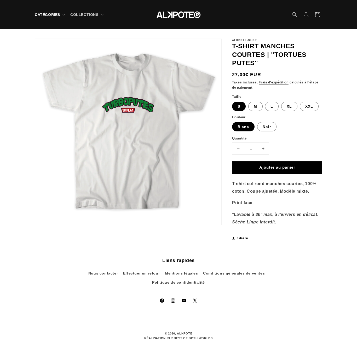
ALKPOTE (184, 333)
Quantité (239, 138)
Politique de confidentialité (178, 282)
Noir (267, 127)
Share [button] (242, 238)
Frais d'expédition (274, 82)
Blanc (243, 127)
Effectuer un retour (141, 273)
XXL (309, 106)
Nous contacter (103, 273)
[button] (49, 14)
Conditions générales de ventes (234, 273)
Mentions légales (181, 273)
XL (289, 106)
